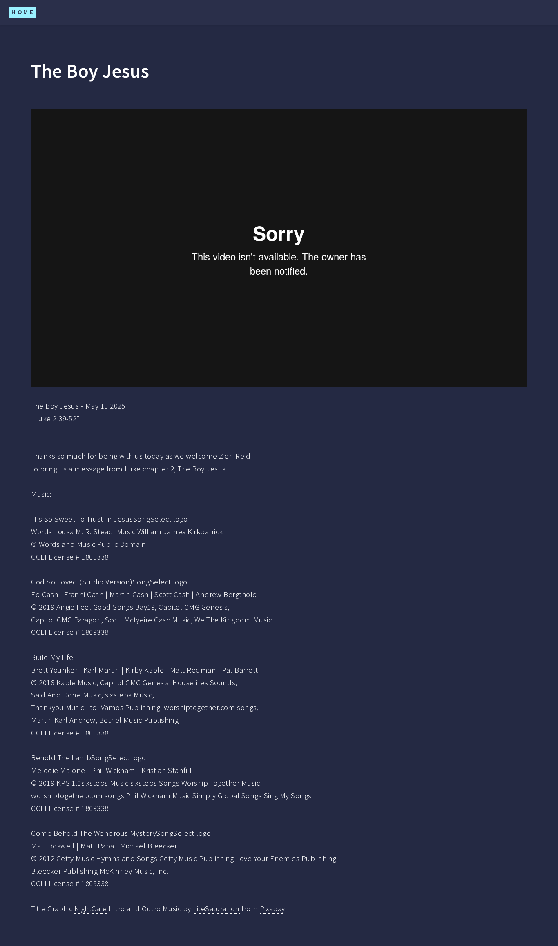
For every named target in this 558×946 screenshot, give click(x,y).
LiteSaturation (216, 908)
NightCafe (90, 908)
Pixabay (272, 908)
